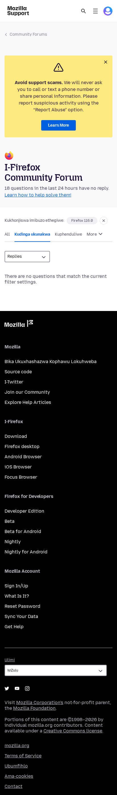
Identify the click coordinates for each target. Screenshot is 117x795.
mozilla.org (17, 745)
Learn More (58, 125)
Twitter (7, 688)
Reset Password (22, 606)
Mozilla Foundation (34, 708)
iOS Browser (18, 467)
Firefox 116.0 (82, 221)
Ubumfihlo (16, 766)
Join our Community (27, 392)
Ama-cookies (19, 776)
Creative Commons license (72, 731)
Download (16, 436)
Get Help (14, 626)
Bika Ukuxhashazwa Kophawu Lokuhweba (51, 361)
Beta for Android (23, 531)
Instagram (27, 688)
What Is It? (17, 596)
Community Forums (28, 34)
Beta (9, 521)
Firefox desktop (22, 446)
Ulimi (10, 660)
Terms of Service (23, 755)
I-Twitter (14, 382)
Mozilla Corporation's (39, 702)
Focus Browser (21, 477)
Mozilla (19, 324)
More (92, 234)
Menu (95, 11)
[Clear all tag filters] (104, 221)
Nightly (13, 541)
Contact (13, 786)
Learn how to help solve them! (38, 195)
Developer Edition (24, 511)
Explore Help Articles (28, 402)
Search (83, 11)
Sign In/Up (16, 586)
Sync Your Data (21, 616)
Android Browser (23, 456)
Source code (18, 371)
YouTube (17, 688)
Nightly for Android (26, 552)
